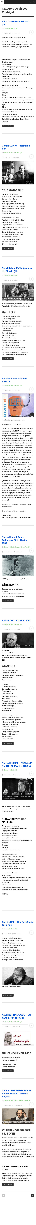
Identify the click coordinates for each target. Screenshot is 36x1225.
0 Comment (16, 33)
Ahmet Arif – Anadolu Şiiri (16, 620)
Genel (17, 152)
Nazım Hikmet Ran (21, 547)
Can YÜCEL (19, 1100)
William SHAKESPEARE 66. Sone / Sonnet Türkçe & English (17, 1093)
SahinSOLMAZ (9, 28)
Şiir (16, 28)
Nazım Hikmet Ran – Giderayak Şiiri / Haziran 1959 (15, 540)
